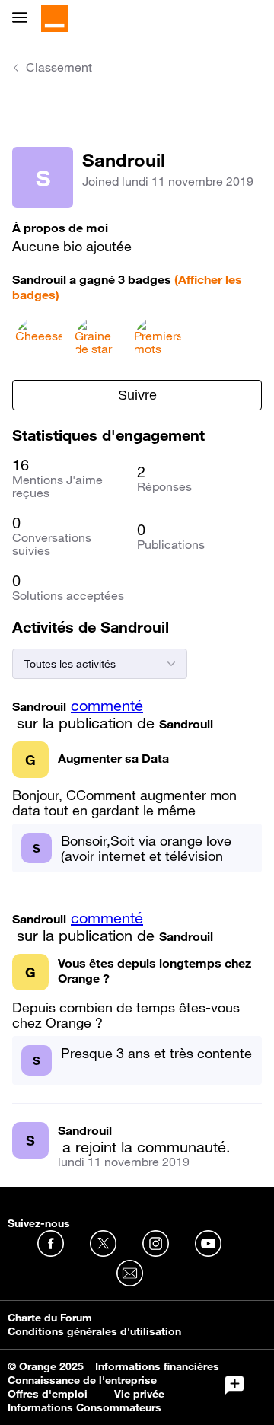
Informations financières (157, 1366)
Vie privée (139, 1394)
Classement (59, 67)
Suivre (137, 395)
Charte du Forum (50, 1318)
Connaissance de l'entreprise (82, 1380)
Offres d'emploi (48, 1394)
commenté (107, 705)
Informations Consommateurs (84, 1407)
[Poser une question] (234, 1385)
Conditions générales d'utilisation (94, 1331)
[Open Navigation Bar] (24, 18)
